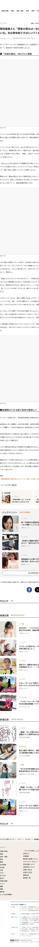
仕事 (1, 870)
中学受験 (3, 865)
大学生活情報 (24, 919)
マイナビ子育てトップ (7, 839)
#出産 (24, 38)
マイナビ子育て (24, 920)
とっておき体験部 (6, 894)
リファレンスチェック (26, 935)
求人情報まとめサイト (26, 917)
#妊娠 (28, 38)
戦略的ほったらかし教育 (27, 774)
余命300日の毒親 (25, 737)
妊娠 (12, 11)
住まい (2, 878)
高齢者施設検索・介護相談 (27, 924)
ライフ (19, 839)
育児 (27, 11)
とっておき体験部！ (25, 756)
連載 (1, 886)
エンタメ (28, 839)
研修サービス (24, 934)
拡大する (3, 127)
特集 (1, 889)
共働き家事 (3, 881)
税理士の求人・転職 (33, 929)
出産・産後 (19, 11)
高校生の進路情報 (25, 913)
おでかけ (3, 875)
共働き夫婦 (4, 11)
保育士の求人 (34, 930)
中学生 (2, 867)
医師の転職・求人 (25, 930)
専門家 (2, 892)
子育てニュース (24, 633)
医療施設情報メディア (26, 922)
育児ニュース (26, 527)
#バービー (9, 38)
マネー (2, 873)
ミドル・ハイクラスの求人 (27, 908)
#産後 (20, 38)
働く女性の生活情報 (33, 919)
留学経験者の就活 (32, 907)
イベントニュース (25, 707)
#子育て (32, 38)
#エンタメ (3, 38)
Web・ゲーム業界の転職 (32, 927)
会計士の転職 (24, 929)
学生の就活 (23, 907)
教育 (33, 11)
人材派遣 (23, 927)
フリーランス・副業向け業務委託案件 (29, 910)
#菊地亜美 (15, 38)
